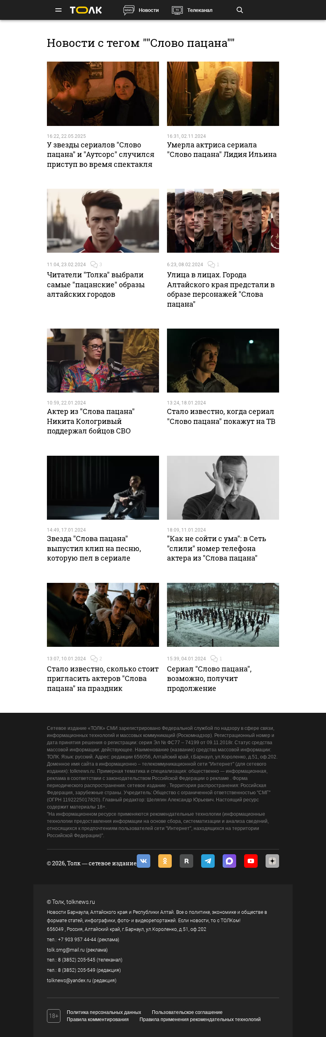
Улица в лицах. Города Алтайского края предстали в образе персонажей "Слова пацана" (221, 289)
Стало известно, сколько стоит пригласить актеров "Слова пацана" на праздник (103, 678)
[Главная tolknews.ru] (86, 10)
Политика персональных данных (104, 1012)
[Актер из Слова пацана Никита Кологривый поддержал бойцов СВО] (103, 361)
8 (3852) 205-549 (76, 970)
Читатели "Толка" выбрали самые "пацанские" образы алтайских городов (96, 284)
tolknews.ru (80, 902)
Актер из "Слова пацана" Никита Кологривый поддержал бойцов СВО (91, 420)
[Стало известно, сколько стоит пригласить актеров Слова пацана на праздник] (103, 615)
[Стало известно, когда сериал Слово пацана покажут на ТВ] (223, 361)
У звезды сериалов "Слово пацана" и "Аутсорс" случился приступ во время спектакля (100, 154)
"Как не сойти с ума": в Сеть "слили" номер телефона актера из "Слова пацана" (216, 548)
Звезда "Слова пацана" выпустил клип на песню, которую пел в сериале (94, 548)
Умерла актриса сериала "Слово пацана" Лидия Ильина (222, 149)
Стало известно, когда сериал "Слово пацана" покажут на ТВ (221, 416)
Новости (149, 10)
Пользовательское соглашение (187, 1012)
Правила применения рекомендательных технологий (200, 1019)
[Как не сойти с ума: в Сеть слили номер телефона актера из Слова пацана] (223, 488)
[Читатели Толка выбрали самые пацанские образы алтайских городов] (103, 221)
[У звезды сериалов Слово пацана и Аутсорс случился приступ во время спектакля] (103, 94)
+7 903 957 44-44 (77, 939)
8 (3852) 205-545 (76, 960)
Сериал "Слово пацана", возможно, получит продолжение (209, 678)
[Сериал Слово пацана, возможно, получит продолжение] (223, 615)
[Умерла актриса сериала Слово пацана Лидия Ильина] (223, 94)
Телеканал (199, 10)
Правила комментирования (98, 1019)
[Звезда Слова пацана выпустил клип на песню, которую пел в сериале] (103, 488)
